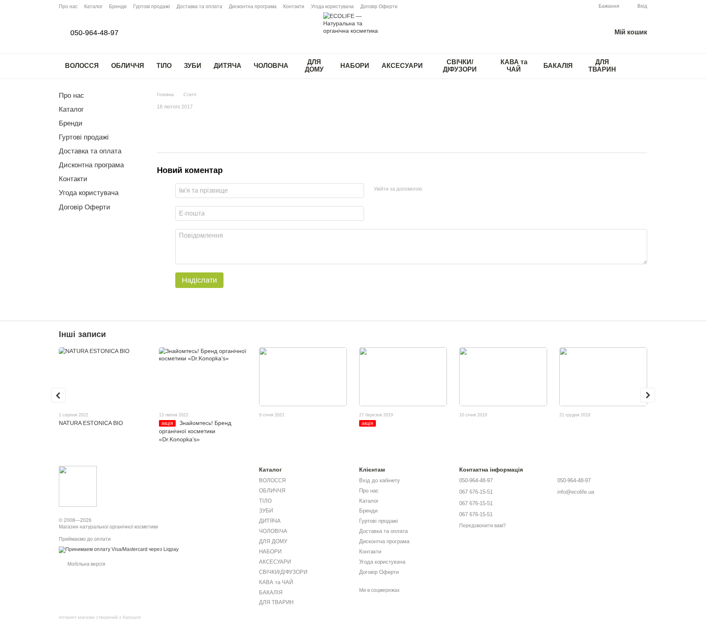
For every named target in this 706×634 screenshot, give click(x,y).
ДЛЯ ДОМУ (314, 65)
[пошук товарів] (640, 65)
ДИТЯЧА (227, 65)
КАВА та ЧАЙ (513, 65)
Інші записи (82, 334)
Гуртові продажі (151, 6)
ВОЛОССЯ (82, 65)
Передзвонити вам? (482, 525)
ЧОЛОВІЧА (271, 65)
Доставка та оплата (199, 6)
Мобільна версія (85, 564)
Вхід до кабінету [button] (379, 480)
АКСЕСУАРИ (402, 65)
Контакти (293, 6)
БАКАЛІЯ (558, 65)
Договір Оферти (379, 6)
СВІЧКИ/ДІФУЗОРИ (460, 65)
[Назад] (58, 395)
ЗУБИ (192, 65)
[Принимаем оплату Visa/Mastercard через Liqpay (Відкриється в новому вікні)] (119, 549)
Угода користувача (332, 6)
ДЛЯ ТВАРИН (602, 65)
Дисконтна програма (253, 6)
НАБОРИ (354, 65)
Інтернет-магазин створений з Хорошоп (100, 617)
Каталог (93, 6)
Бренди (118, 6)
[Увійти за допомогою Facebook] (431, 189)
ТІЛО (164, 65)
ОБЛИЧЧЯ (127, 65)
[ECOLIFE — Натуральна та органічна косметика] (78, 486)
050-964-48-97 (94, 32)
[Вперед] (647, 395)
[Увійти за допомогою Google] (444, 189)
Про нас (68, 6)
